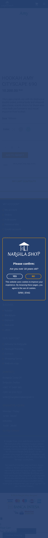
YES (15, 276)
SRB (20, 292)
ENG (27, 292)
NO (33, 276)
